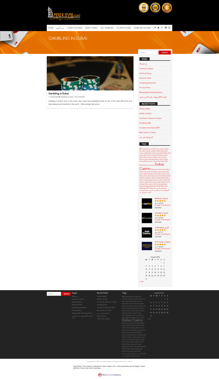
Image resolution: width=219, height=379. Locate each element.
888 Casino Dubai (144, 149)
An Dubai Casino (106, 361)
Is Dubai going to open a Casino (153, 180)
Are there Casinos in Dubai (150, 118)
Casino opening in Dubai (151, 159)
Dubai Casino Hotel (159, 172)
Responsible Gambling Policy (151, 92)
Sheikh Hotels (144, 109)
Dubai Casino (101, 316)
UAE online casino (151, 188)
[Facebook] (155, 27)
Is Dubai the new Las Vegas (136, 339)
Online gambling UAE (149, 186)
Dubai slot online (157, 176)
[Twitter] (158, 27)
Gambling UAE (145, 123)
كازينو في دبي (142, 192)
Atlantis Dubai (160, 151)
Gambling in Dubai (58, 93)
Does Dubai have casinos (147, 165)
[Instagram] (166, 27)
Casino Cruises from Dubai (155, 155)
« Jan (141, 281)
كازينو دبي (156, 190)
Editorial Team (145, 78)
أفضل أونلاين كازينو (162, 188)
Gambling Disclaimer (147, 83)
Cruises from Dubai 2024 (149, 128)
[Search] (169, 27)
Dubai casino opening (128, 328)
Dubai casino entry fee (146, 172)
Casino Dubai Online (132, 308)
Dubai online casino (145, 176)
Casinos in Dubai (146, 68)
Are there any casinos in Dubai (159, 149)
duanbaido (54, 97)
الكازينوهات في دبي (164, 190)
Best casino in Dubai (147, 132)
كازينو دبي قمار (149, 190)
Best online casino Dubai (156, 153)
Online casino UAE (150, 184)
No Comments (80, 97)
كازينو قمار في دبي (146, 137)
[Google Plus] (162, 27)
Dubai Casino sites (163, 174)
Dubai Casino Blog (164, 169)
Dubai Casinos (153, 174)
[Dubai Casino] (64, 20)
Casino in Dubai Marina (133, 311)
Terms (130, 361)
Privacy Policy (145, 87)
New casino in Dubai (155, 182)
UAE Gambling (135, 349)
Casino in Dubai (152, 157)
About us (143, 64)
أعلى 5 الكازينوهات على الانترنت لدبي (153, 97)
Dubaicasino (154, 169)
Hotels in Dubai (145, 113)
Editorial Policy (145, 73)
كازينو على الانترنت (134, 356)
